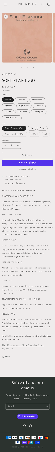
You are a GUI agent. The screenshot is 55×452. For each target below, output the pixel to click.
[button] (5, 4)
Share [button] (7, 357)
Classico (21, 100)
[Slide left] (22, 67)
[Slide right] (33, 67)
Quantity (5, 140)
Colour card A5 (12, 118)
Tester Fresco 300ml (14, 128)
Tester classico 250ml (16, 135)
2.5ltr (42, 128)
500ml (36, 135)
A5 (47, 135)
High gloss (24, 106)
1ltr (31, 128)
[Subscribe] (47, 406)
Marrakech (37, 100)
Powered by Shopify (36, 447)
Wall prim (22, 112)
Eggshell (8, 106)
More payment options (27, 169)
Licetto (8, 112)
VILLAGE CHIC (23, 447)
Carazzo (39, 106)
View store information (15, 183)
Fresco (8, 100)
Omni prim (39, 112)
